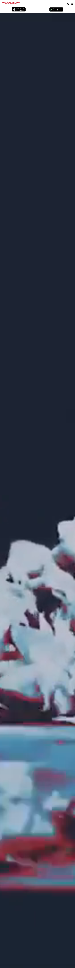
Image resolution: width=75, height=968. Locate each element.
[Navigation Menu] (72, 4)
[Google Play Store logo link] (56, 9)
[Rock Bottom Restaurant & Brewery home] (10, 3)
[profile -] (68, 4)
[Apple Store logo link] (19, 9)
